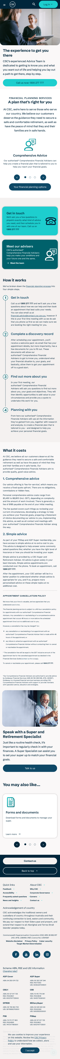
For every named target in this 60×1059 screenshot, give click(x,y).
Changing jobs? (10, 971)
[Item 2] (30, 177)
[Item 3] (35, 177)
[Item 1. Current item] (25, 177)
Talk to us (30, 768)
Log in (49, 5)
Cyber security (45, 941)
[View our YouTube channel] (26, 954)
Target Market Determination (29, 944)
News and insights (11, 900)
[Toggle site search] (34, 4)
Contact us (34, 900)
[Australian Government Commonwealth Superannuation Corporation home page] (12, 4)
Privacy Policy (31, 941)
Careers (33, 896)
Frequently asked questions (15, 896)
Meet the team (17, 263)
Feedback (7, 889)
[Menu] (4, 5)
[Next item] (43, 177)
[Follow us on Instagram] (47, 954)
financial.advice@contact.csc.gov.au (28, 315)
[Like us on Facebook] (15, 954)
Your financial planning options (30, 186)
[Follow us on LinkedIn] (36, 954)
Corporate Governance (40, 893)
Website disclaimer (14, 941)
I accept (30, 1050)
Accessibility (8, 893)
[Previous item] (17, 177)
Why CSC (34, 889)
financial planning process (38, 286)
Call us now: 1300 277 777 (30, 82)
